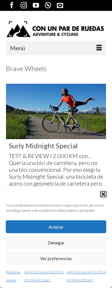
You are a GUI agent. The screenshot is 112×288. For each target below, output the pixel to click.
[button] (103, 194)
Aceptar (56, 226)
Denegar (56, 242)
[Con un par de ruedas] (56, 29)
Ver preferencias (56, 258)
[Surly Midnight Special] (56, 111)
